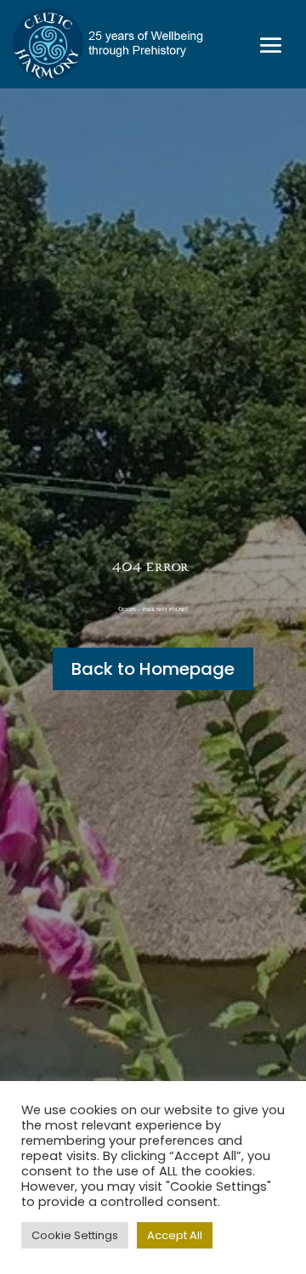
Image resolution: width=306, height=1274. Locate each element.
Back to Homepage (153, 669)
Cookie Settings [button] (74, 1235)
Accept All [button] (174, 1235)
